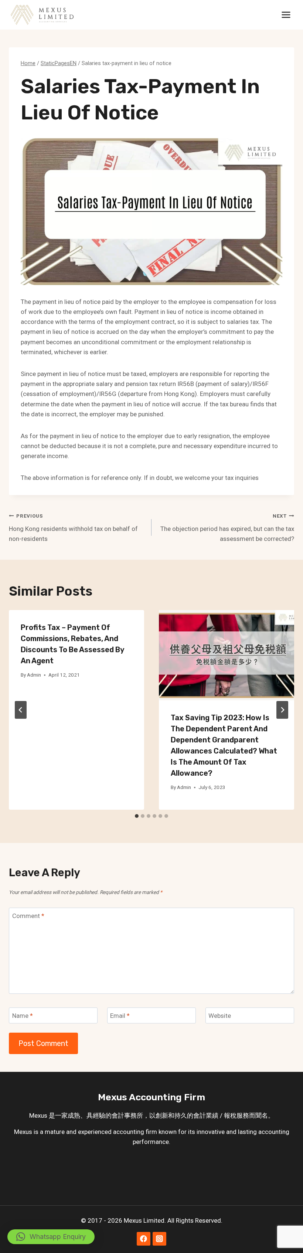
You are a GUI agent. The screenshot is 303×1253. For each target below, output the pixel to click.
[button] (51, 1236)
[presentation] (226, 655)
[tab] (137, 816)
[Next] (282, 710)
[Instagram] (159, 1239)
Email (120, 1015)
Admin (34, 675)
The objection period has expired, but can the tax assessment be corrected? (227, 527)
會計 (118, 1115)
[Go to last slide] (21, 710)
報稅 (230, 1115)
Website (219, 1015)
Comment (28, 916)
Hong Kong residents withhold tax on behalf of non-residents (73, 527)
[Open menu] (286, 14)
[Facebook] (143, 1239)
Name (22, 1015)
